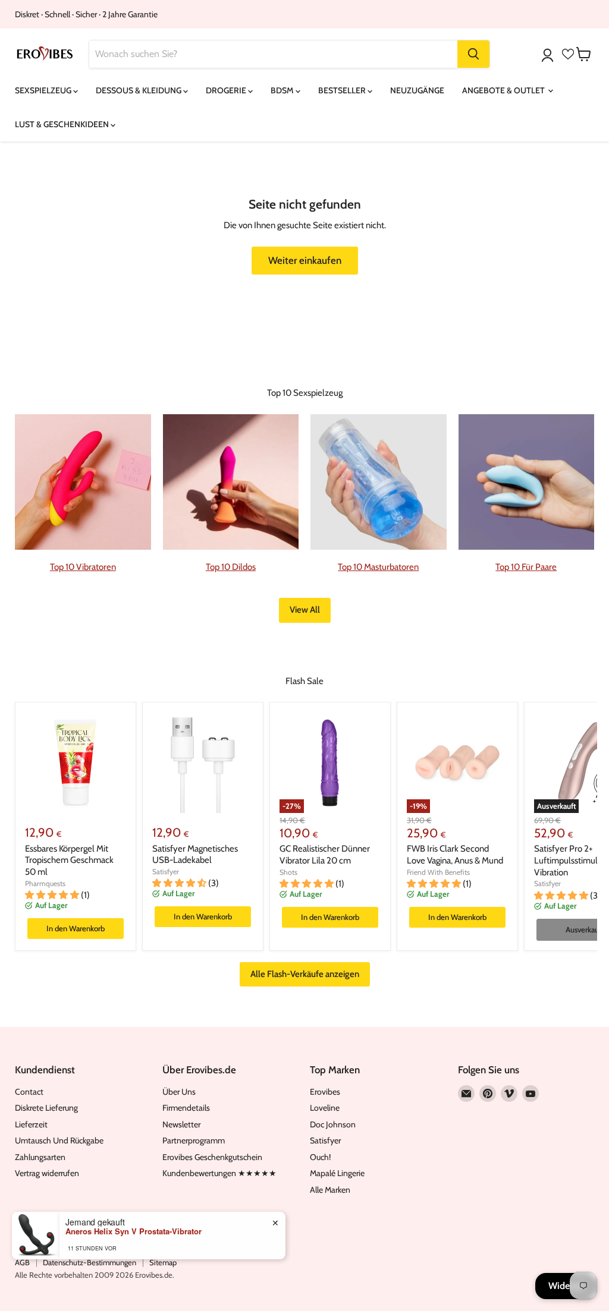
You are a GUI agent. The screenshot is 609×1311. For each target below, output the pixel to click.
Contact (29, 1091)
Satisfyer (165, 871)
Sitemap (163, 1262)
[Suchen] (473, 54)
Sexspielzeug (44, 90)
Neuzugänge (417, 90)
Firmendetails (186, 1107)
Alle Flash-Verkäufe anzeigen (304, 974)
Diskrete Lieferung (46, 1107)
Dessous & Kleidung (139, 90)
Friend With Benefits (438, 872)
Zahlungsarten (40, 1157)
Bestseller (343, 90)
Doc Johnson (333, 1124)
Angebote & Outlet (504, 90)
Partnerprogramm (193, 1140)
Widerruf (566, 1285)
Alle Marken (330, 1189)
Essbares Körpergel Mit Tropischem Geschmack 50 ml (69, 860)
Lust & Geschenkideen (63, 124)
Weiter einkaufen (304, 260)
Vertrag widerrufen (47, 1173)
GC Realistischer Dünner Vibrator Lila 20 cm (325, 854)
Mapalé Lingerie (337, 1173)
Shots (288, 872)
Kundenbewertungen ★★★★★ (219, 1173)
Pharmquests (45, 883)
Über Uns (179, 1091)
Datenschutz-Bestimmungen (89, 1262)
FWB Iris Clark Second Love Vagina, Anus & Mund (455, 854)
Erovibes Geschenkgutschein (212, 1157)
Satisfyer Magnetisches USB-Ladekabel (195, 854)
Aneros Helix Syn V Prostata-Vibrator (133, 1231)
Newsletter (181, 1124)
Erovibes (325, 1091)
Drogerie (227, 90)
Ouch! (320, 1157)
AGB (22, 1262)
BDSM (283, 90)
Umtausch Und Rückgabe (59, 1140)
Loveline (325, 1107)
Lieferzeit (31, 1124)
